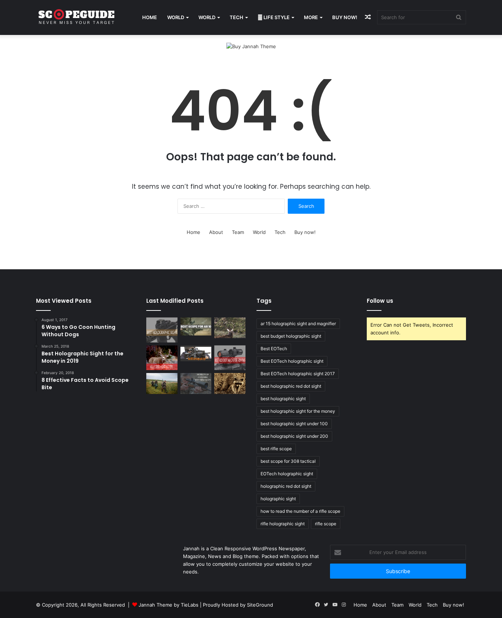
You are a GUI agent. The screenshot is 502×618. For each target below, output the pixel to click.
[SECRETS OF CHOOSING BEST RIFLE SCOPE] (196, 383)
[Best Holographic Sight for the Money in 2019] (162, 329)
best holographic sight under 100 (294, 423)
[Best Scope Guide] (76, 17)
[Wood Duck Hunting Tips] (162, 383)
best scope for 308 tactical (288, 461)
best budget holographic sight (291, 336)
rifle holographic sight (283, 523)
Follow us (380, 301)
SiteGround (260, 605)
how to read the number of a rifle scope (300, 511)
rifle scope (325, 523)
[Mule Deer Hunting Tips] (162, 357)
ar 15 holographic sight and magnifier (298, 323)
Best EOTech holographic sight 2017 (298, 373)
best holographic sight (283, 398)
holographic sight (278, 498)
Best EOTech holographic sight (292, 361)
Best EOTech (274, 348)
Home (149, 17)
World (175, 17)
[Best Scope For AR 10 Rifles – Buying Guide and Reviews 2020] (196, 326)
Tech (236, 17)
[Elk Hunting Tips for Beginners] (229, 327)
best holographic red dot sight (291, 386)
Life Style (276, 17)
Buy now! (344, 17)
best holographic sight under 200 (294, 436)
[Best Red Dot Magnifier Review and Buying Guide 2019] (229, 357)
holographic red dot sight (286, 486)
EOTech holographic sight (287, 473)
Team (238, 232)
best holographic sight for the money (298, 411)
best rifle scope (276, 448)
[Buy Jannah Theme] (251, 46)
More (311, 17)
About (216, 232)
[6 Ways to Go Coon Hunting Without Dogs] (229, 383)
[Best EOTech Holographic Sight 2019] (196, 353)
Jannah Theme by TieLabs (168, 605)
